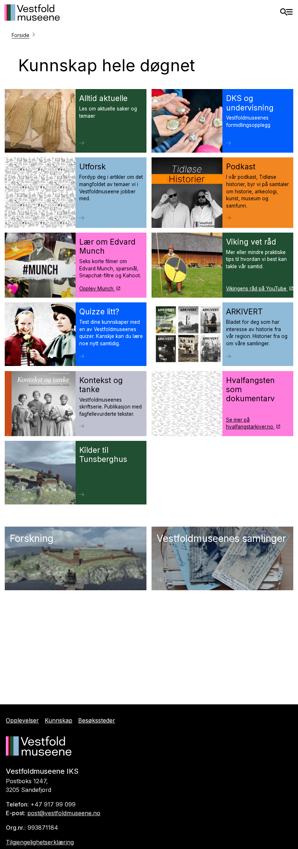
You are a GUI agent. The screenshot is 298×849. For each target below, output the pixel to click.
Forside (20, 35)
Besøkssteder (96, 720)
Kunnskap (58, 720)
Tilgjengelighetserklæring (40, 842)
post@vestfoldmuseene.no (63, 813)
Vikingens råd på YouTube (257, 288)
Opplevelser (22, 720)
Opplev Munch (97, 288)
